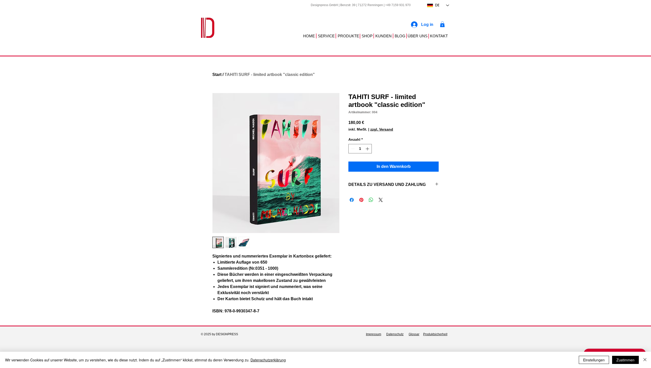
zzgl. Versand (381, 129)
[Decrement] (352, 148)
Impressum (373, 334)
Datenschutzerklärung (268, 359)
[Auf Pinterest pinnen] (361, 200)
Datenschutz (395, 334)
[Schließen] (645, 360)
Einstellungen (594, 359)
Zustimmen (625, 359)
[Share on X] (381, 200)
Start (216, 74)
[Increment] (368, 148)
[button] (442, 24)
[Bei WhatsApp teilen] (371, 200)
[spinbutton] (360, 148)
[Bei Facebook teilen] (352, 200)
